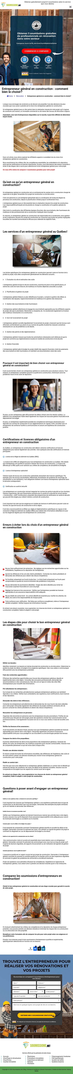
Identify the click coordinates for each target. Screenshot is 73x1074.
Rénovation (20, 96)
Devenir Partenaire (45, 1069)
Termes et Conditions (33, 1069)
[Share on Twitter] (39, 949)
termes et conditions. (50, 1021)
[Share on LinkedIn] (43, 949)
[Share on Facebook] (35, 949)
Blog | (25, 1069)
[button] (70, 6)
